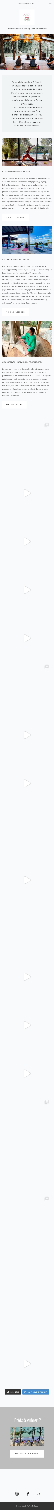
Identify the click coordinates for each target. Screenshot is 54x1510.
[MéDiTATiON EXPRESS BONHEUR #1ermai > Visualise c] (27, 638)
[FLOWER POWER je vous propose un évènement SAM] (27, 831)
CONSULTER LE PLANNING (27, 1454)
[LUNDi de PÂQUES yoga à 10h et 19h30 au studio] (27, 880)
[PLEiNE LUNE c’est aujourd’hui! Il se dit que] (27, 1218)
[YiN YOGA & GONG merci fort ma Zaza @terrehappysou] (27, 976)
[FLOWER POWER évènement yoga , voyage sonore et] (27, 589)
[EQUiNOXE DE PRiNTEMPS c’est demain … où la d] (27, 1025)
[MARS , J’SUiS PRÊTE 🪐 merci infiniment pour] (27, 1315)
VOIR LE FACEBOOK (15, 312)
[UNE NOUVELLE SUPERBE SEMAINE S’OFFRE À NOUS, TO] (27, 493)
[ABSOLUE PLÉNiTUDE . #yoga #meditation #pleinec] (27, 541)
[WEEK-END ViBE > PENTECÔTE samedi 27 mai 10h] (27, 928)
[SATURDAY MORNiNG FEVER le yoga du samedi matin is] (27, 1170)
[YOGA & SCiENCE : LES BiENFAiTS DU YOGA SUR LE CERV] (27, 1121)
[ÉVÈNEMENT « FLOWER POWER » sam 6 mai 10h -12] (27, 735)
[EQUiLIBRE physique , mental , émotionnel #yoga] (27, 1267)
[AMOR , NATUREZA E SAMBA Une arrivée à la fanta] (27, 1363)
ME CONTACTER (14, 404)
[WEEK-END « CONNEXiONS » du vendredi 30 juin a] (27, 783)
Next (50, 52)
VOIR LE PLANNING (15, 217)
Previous (4, 52)
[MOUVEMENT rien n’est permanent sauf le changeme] (27, 1073)
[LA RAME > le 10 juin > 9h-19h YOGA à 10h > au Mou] (27, 444)
